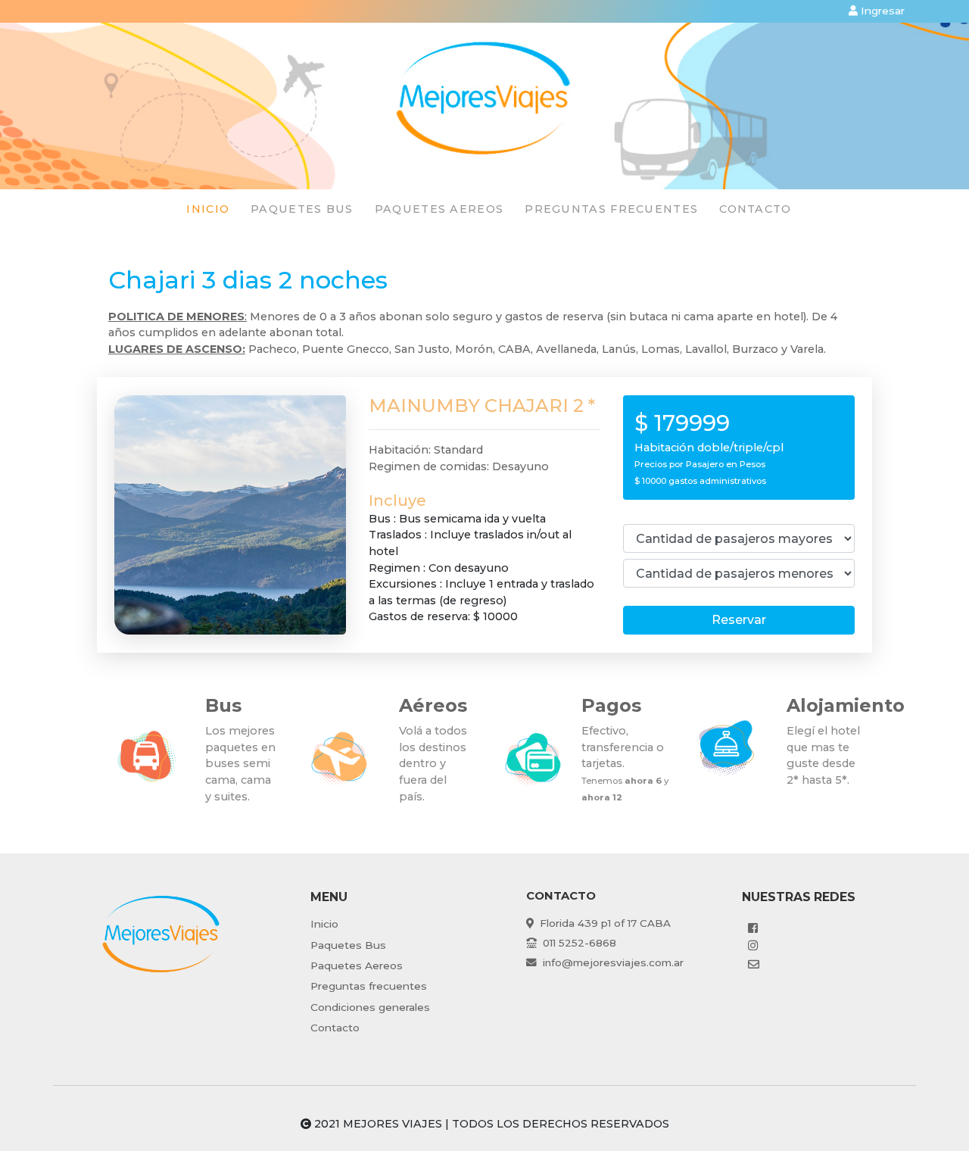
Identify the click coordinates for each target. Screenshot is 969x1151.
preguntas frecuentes (611, 209)
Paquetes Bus (348, 945)
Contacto (755, 209)
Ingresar (881, 11)
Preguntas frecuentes (368, 986)
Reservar (739, 620)
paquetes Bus (302, 209)
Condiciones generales (370, 1007)
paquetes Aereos (439, 209)
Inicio (207, 209)
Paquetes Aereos (356, 965)
